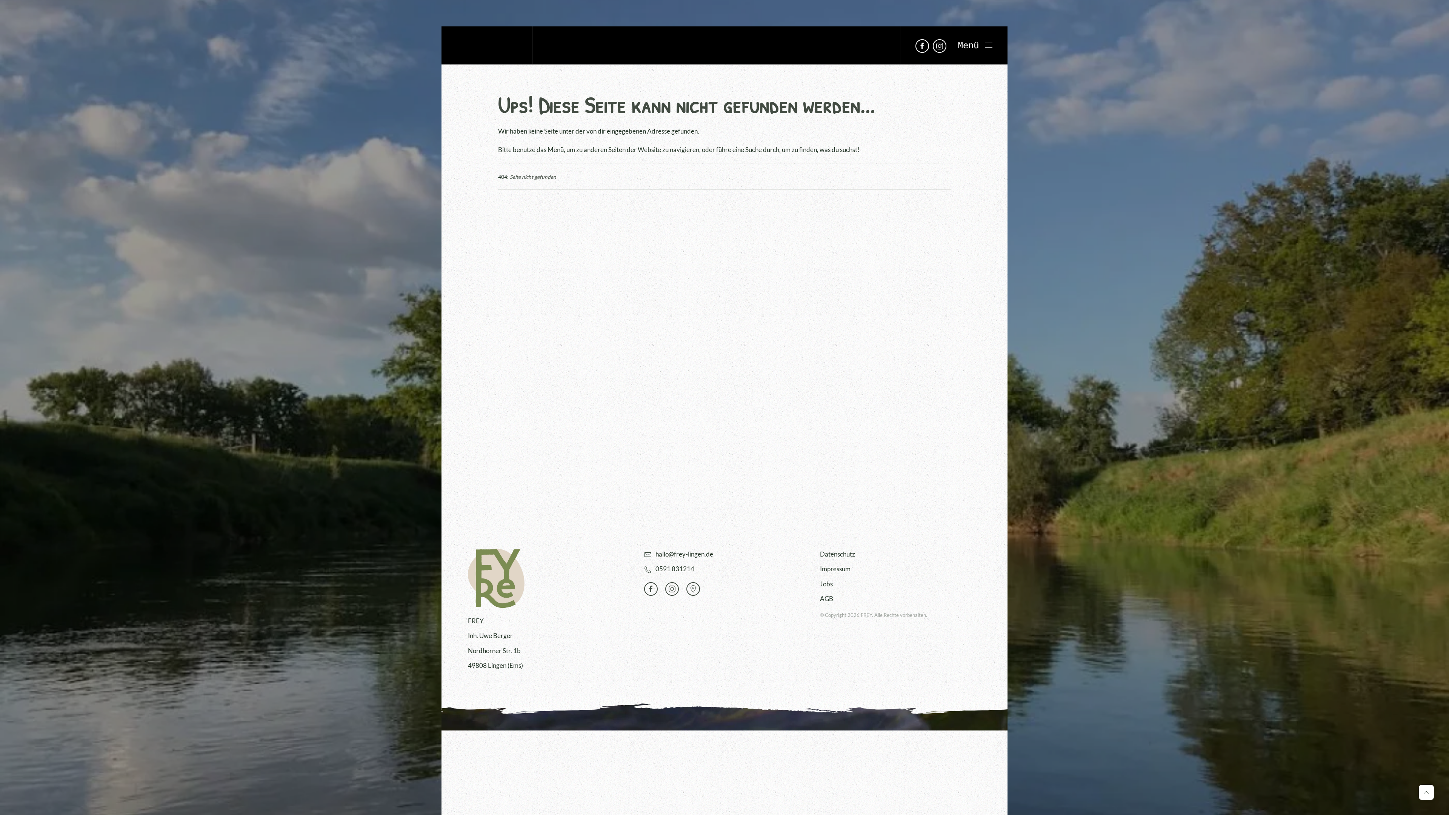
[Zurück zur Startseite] (487, 45)
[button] (975, 45)
